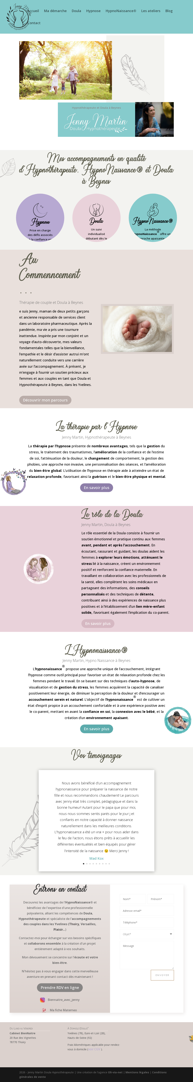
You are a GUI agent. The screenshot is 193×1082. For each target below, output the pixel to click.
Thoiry (74, 924)
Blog (169, 11)
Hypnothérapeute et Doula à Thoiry (39, 1047)
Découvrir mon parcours (45, 400)
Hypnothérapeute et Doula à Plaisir (96, 1055)
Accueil (33, 11)
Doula (76, 11)
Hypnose (93, 11)
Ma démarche (55, 11)
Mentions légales (137, 1072)
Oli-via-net (115, 1072)
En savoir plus (96, 487)
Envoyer (162, 975)
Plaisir (58, 929)
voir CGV (94, 1049)
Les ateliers (150, 11)
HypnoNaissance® (121, 11)
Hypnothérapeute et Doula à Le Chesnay (38, 1053)
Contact (34, 23)
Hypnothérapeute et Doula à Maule (96, 1060)
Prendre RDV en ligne (60, 987)
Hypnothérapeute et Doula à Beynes (154, 1048)
